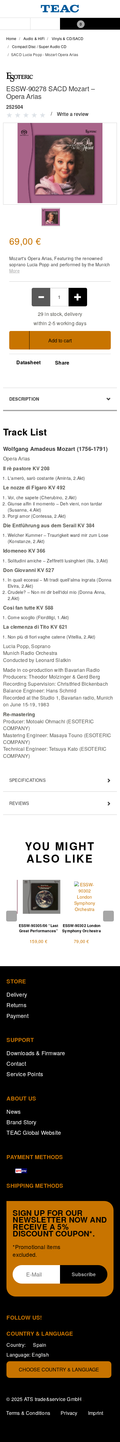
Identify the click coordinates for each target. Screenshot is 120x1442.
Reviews (19, 803)
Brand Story (21, 1122)
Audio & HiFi (34, 38)
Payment (17, 1015)
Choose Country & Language (59, 1369)
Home (11, 38)
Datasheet (28, 362)
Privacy (69, 1412)
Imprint (95, 1412)
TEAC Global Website (33, 1132)
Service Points (24, 1074)
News (13, 1111)
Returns (16, 1005)
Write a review (73, 113)
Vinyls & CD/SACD (68, 38)
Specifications (27, 780)
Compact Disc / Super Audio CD (39, 46)
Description (24, 399)
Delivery (16, 994)
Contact (16, 1063)
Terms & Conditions (28, 1412)
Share (62, 362)
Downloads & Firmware (35, 1053)
